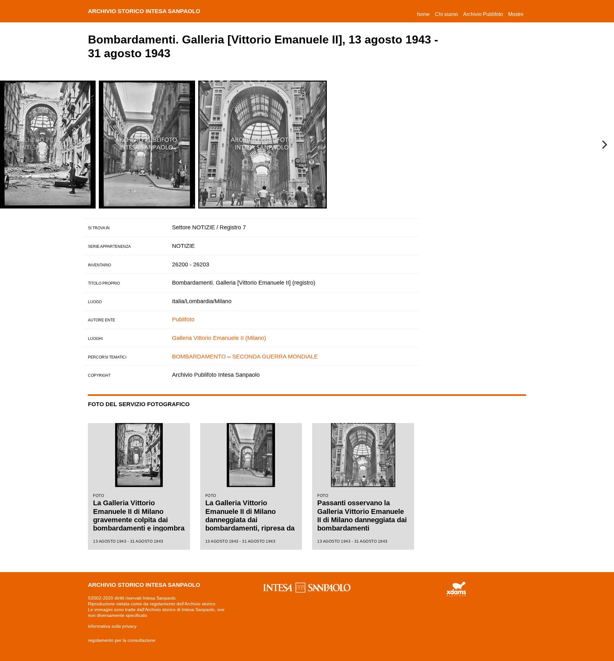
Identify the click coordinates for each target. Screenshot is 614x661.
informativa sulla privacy (112, 626)
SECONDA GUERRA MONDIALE (275, 356)
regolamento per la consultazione (121, 640)
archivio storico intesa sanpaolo (144, 11)
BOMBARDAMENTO (199, 356)
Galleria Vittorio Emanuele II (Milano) (219, 338)
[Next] (604, 145)
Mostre (515, 14)
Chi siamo (446, 14)
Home (424, 14)
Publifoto (183, 319)
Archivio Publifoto (483, 14)
